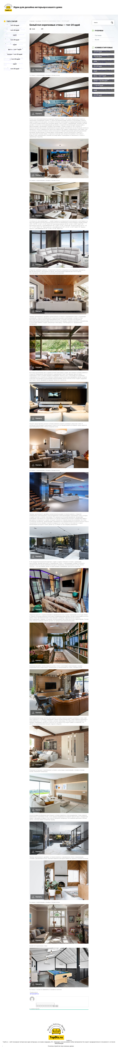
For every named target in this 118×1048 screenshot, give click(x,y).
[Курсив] (38, 1006)
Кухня (97, 39)
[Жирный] (37, 1006)
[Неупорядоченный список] (46, 1006)
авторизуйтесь (34, 993)
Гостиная (98, 35)
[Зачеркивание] (42, 1006)
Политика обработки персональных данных (61, 1046)
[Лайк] (39, 29)
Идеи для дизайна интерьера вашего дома (38, 7)
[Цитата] (48, 1006)
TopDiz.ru (69, 1040)
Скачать (38, 70)
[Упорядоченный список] (44, 1006)
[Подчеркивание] (40, 1006)
